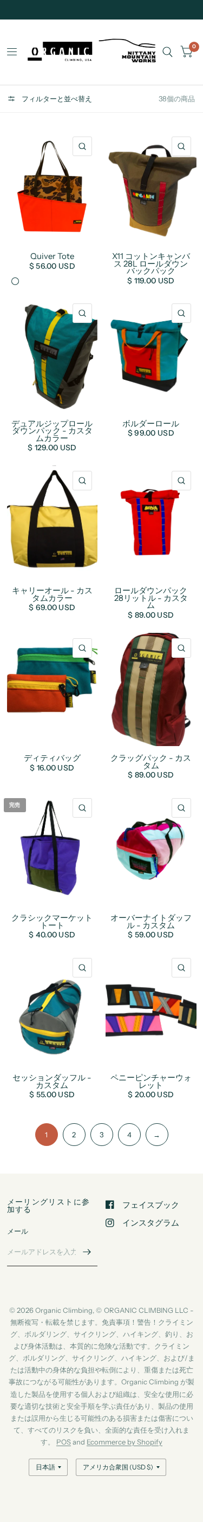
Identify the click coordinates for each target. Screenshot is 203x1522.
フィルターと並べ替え (56, 98)
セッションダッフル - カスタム (51, 1081)
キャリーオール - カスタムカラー (52, 594)
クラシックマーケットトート (52, 921)
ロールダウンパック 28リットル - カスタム (151, 598)
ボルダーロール (150, 424)
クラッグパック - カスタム (150, 761)
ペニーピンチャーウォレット (151, 1081)
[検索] (167, 52)
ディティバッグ (52, 758)
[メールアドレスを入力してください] (86, 1252)
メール (18, 1231)
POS (63, 1441)
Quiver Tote (52, 256)
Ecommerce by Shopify (124, 1441)
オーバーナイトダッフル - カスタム (151, 921)
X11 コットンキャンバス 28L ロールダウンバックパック (151, 263)
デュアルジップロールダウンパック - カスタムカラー (52, 431)
